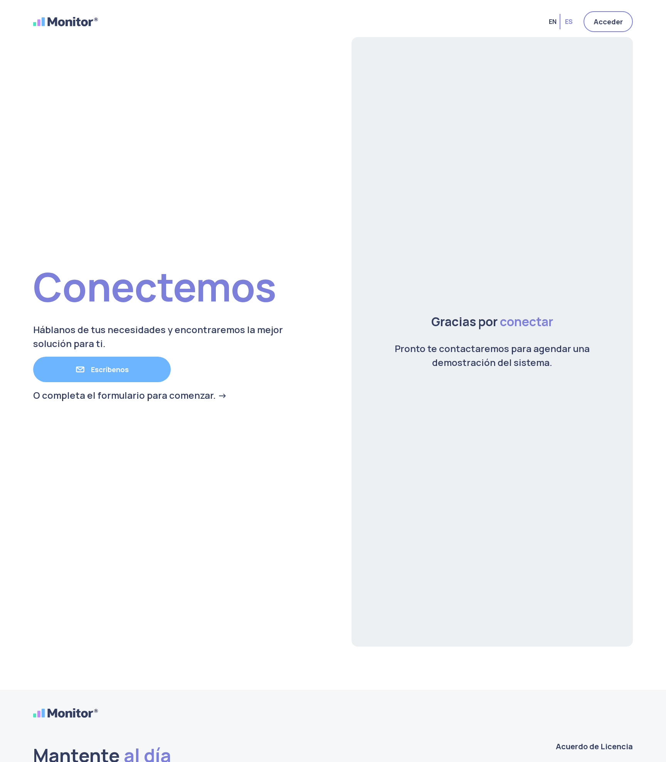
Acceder (608, 22)
